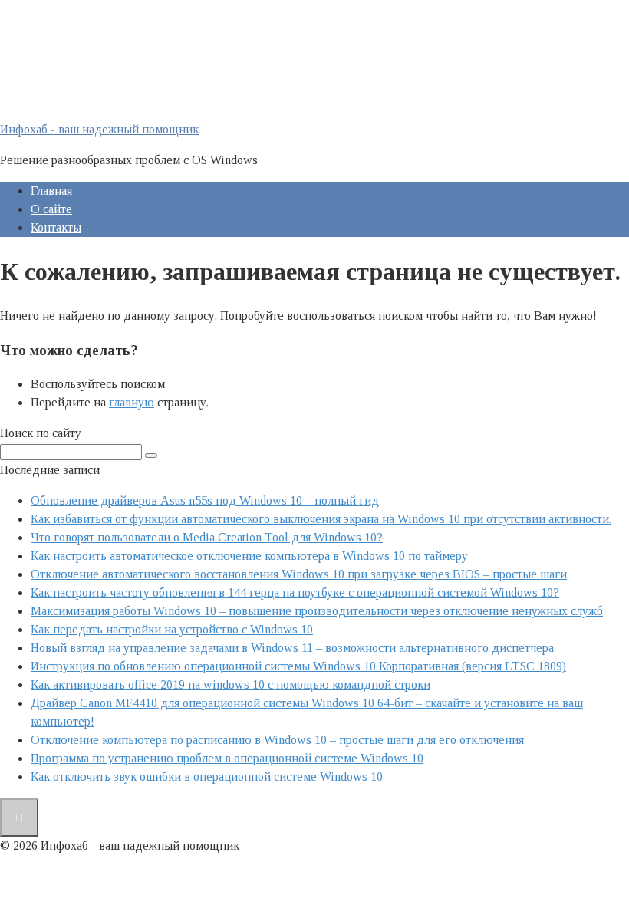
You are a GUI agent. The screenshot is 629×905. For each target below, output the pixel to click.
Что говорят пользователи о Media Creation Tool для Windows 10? (207, 537)
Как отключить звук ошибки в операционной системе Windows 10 (207, 776)
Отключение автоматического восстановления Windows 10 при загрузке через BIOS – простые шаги (299, 574)
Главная (51, 190)
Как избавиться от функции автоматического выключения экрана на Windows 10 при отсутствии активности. (321, 518)
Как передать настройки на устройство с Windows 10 (172, 629)
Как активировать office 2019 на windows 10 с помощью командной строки (230, 684)
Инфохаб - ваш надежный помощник (99, 129)
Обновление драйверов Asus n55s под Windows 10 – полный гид (205, 500)
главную (131, 402)
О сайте (51, 209)
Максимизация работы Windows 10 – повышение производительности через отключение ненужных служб (317, 610)
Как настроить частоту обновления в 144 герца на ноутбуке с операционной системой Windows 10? (295, 592)
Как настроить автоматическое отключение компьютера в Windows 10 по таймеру (249, 555)
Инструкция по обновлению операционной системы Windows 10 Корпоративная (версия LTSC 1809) (298, 666)
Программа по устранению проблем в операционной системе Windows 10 (227, 758)
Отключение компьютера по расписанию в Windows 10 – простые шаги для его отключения (277, 739)
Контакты (56, 227)
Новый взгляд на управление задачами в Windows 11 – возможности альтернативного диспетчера (292, 647)
